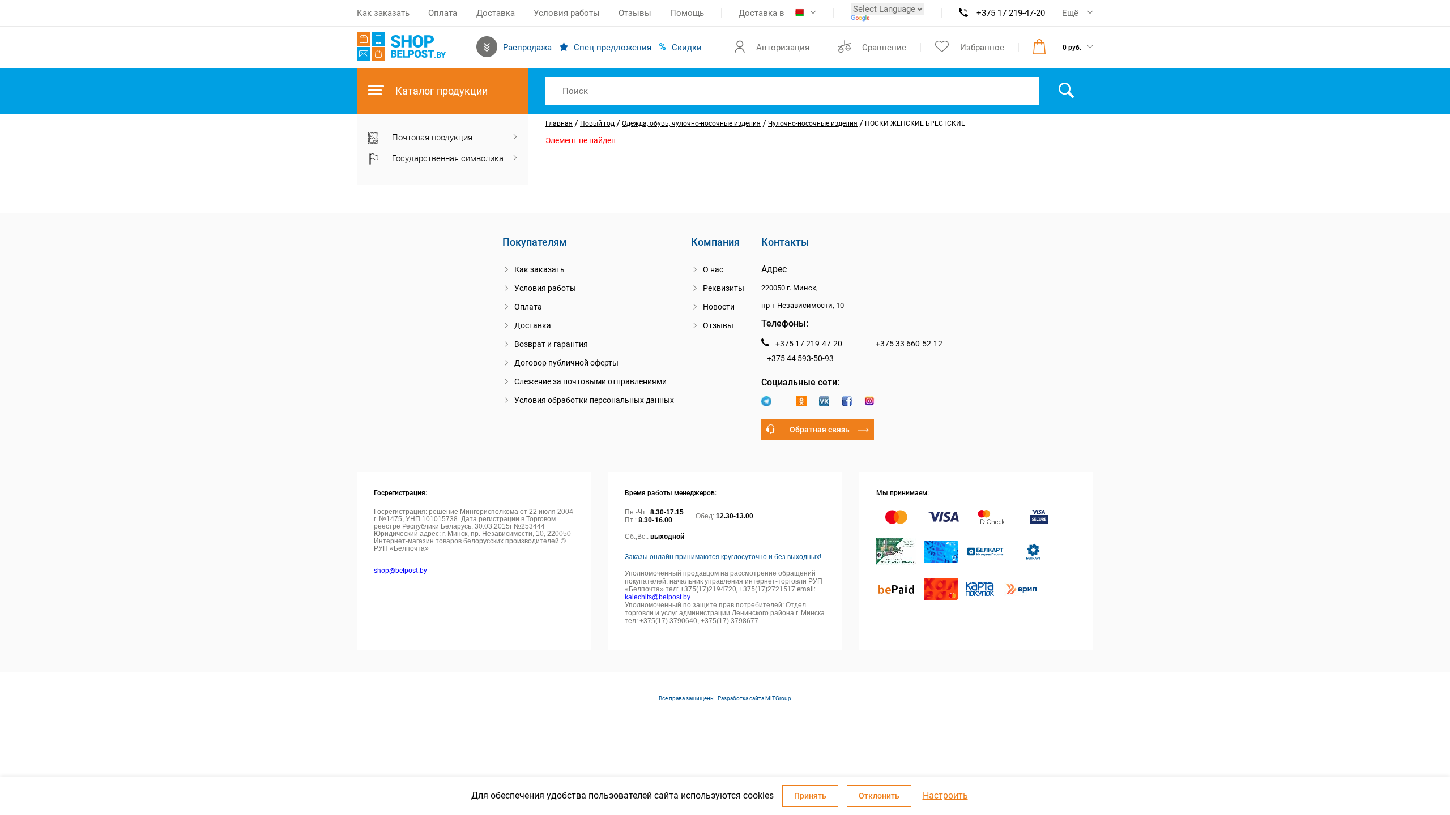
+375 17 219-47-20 (1010, 13)
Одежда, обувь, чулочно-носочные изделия (691, 123)
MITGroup (778, 698)
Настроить (945, 795)
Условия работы (567, 13)
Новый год (597, 123)
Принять (810, 795)
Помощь (687, 13)
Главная (559, 123)
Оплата (442, 13)
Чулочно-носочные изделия (813, 123)
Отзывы (635, 13)
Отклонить (879, 795)
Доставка (495, 13)
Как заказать (383, 13)
